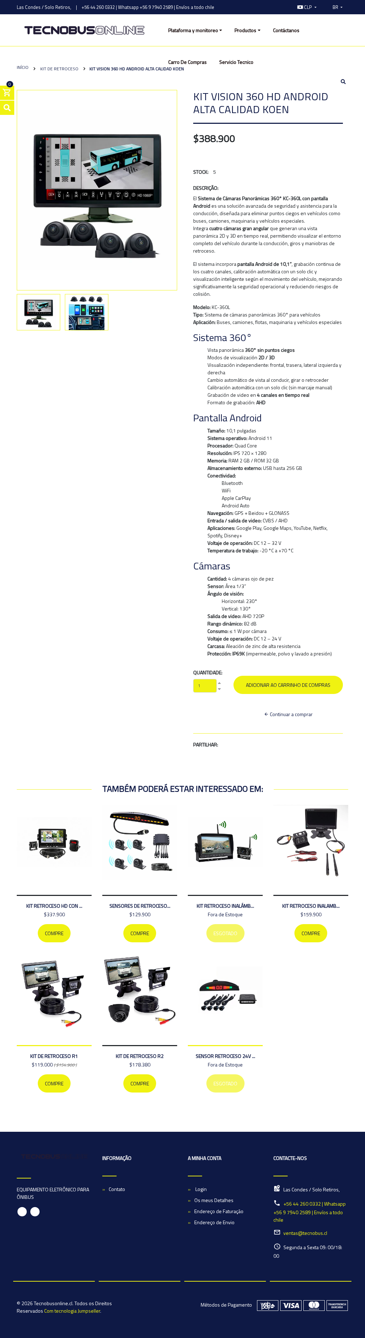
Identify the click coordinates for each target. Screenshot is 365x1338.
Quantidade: (207, 672)
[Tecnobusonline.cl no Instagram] (35, 1211)
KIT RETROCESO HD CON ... (54, 905)
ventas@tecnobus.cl (305, 1233)
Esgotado (225, 933)
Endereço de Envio (214, 1222)
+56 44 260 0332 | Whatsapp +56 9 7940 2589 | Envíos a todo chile (148, 7)
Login (200, 1189)
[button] (307, 7)
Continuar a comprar (291, 714)
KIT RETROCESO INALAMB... (311, 905)
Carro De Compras (187, 62)
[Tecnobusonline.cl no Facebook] (22, 1211)
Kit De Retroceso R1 (54, 1056)
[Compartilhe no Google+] (251, 745)
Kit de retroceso (58, 68)
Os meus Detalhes (213, 1200)
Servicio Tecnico (236, 62)
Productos (245, 30)
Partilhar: (205, 744)
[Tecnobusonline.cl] (84, 30)
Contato (117, 1189)
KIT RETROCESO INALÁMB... (225, 905)
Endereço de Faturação (218, 1211)
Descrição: (206, 188)
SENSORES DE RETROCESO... (139, 905)
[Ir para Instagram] (284, 7)
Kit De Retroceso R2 (140, 1056)
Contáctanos (286, 30)
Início (23, 67)
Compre (54, 933)
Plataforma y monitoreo (193, 30)
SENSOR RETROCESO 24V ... (225, 1056)
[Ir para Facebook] (276, 7)
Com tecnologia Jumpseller (72, 1310)
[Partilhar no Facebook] (234, 745)
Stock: (201, 172)
